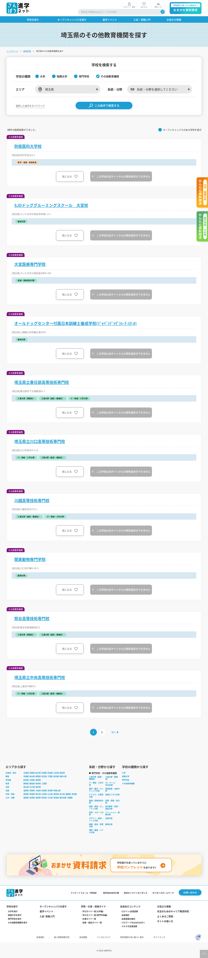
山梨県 (32, 780)
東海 (7, 783)
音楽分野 (108, 818)
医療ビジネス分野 (112, 794)
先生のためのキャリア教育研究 (173, 911)
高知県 (74, 794)
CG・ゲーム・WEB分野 (111, 783)
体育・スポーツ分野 (96, 813)
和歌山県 (57, 790)
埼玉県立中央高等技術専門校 (39, 677)
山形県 (56, 772)
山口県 (50, 794)
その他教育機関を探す (17, 922)
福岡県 (26, 797)
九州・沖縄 (10, 797)
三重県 (44, 783)
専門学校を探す (15, 918)
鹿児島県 (63, 797)
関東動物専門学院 (30, 559)
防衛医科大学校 (28, 146)
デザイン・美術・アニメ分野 (96, 819)
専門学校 (125, 780)
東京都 (56, 776)
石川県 (32, 787)
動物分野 (108, 824)
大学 (124, 772)
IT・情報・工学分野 (96, 783)
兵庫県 (44, 790)
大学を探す (13, 911)
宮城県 (44, 772)
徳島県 (56, 794)
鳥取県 (26, 794)
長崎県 (38, 797)
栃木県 (32, 776)
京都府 (32, 790)
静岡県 (26, 783)
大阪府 (38, 790)
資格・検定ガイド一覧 (92, 922)
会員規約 (125, 915)
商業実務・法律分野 (112, 789)
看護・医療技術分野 (96, 801)
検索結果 (27, 51)
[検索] (163, 12)
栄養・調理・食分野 (112, 801)
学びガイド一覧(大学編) (93, 911)
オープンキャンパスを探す (53, 906)
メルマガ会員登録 (129, 926)
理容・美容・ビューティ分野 (96, 807)
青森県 (32, 772)
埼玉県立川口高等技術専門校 (39, 441)
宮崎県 (56, 797)
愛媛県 (68, 794)
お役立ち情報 (164, 906)
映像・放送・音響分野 (96, 825)
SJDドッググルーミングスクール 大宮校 (51, 205)
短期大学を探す (15, 915)
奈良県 (50, 790)
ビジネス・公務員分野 (96, 795)
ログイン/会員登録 (130, 911)
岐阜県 (38, 783)
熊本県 (44, 797)
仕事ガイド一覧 (89, 918)
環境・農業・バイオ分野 (96, 831)
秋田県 (50, 772)
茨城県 (26, 776)
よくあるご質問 (165, 916)
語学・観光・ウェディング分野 (96, 789)
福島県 (62, 772)
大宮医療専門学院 (30, 264)
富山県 (26, 787)
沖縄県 (70, 797)
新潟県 (26, 780)
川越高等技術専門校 (31, 500)
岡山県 (38, 794)
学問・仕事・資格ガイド (93, 906)
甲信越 (8, 780)
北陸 (7, 787)
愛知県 (32, 783)
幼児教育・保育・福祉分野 (112, 807)
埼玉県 (44, 776)
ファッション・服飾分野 (112, 813)
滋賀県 (26, 790)
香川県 (62, 794)
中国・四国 (10, 794)
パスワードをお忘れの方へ (133, 922)
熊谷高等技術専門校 (31, 618)
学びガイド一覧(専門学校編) (94, 915)
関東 (7, 776)
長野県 (38, 780)
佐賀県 (32, 797)
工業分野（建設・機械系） (96, 778)
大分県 (50, 797)
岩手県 (38, 772)
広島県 (44, 794)
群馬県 (38, 776)
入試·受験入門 (47, 916)
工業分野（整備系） (111, 778)
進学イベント (46, 911)
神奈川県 (63, 776)
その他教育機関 (128, 783)
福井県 (38, 787)
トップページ (12, 51)
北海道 (26, 772)
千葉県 (50, 776)
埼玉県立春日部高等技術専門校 (41, 382)
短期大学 (125, 776)
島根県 (32, 794)
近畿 (7, 790)
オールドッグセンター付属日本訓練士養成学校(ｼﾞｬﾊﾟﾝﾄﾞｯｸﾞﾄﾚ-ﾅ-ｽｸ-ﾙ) (75, 323)
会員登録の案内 (128, 918)
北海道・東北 (11, 772)
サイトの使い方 (165, 921)
